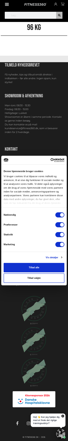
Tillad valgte (34, 278)
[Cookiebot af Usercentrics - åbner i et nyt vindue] (50, 160)
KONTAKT (11, 149)
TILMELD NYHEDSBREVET (22, 65)
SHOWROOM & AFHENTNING (24, 96)
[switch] (59, 224)
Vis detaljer (52, 257)
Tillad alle (34, 267)
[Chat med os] (60, 433)
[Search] (59, 15)
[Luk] (62, 416)
